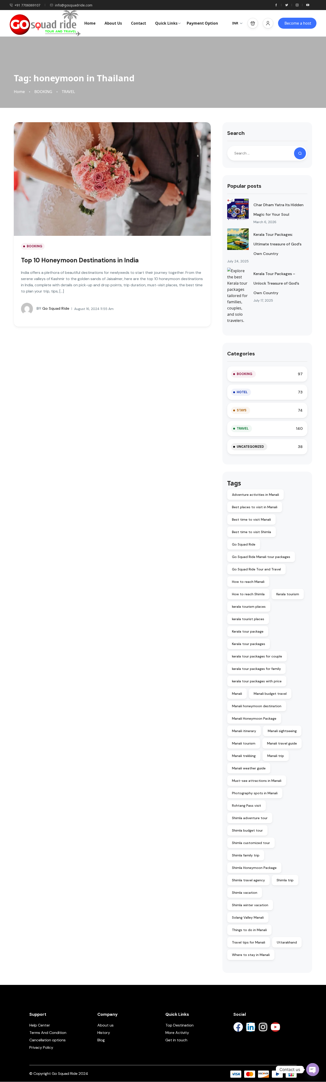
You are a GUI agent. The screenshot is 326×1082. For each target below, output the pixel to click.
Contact (138, 23)
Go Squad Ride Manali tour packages (261, 557)
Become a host (297, 23)
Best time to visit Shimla (251, 532)
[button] (252, 23)
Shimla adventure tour (250, 818)
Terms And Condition (47, 1032)
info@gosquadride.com (73, 5)
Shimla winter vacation (250, 905)
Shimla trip (285, 880)
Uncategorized (250, 447)
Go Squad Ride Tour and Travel (256, 569)
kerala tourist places (248, 619)
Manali (237, 693)
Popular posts (244, 185)
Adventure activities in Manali (255, 494)
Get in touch (176, 1040)
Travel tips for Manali (248, 942)
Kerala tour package (247, 631)
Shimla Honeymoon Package (254, 868)
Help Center (39, 1025)
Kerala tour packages (248, 644)
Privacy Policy (41, 1047)
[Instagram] (263, 1027)
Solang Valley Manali (248, 917)
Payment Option (202, 23)
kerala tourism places (249, 606)
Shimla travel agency (248, 880)
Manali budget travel (270, 693)
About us (105, 1025)
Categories (241, 353)
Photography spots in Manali (255, 793)
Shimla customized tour (251, 843)
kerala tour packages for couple (257, 656)
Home (89, 23)
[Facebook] (238, 1027)
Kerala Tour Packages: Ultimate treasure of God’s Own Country (277, 244)
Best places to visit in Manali (254, 507)
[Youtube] (275, 1027)
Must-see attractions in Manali (256, 780)
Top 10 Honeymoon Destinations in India (80, 260)
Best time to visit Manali (251, 519)
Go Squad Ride (53, 308)
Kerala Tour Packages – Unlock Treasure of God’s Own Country (276, 283)
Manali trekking (244, 756)
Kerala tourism (287, 594)
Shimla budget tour (247, 830)
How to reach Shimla (248, 594)
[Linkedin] (250, 1027)
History (103, 1032)
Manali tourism (243, 743)
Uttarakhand (287, 942)
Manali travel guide (282, 743)
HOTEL (242, 392)
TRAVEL (68, 91)
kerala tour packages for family (256, 669)
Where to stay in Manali (251, 955)
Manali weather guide (249, 768)
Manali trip (275, 756)
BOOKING (43, 91)
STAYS (242, 410)
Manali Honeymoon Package (254, 718)
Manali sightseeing (282, 731)
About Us (113, 23)
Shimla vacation (244, 892)
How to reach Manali (248, 582)
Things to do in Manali (249, 930)
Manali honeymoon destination (256, 706)
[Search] (300, 153)
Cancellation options (47, 1040)
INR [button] (235, 23)
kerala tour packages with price (257, 681)
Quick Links (166, 23)
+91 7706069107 (27, 5)
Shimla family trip (245, 855)
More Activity (177, 1032)
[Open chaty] (312, 1069)
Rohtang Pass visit (246, 805)
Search (236, 133)
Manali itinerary (244, 731)
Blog (101, 1040)
